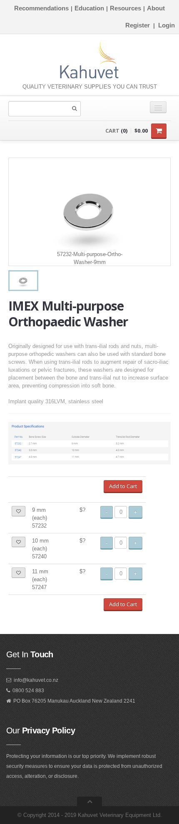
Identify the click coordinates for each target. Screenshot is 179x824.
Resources (125, 8)
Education (89, 8)
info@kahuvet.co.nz (36, 680)
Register (137, 25)
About (156, 8)
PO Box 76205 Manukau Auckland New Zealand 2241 (74, 701)
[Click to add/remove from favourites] (18, 511)
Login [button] (166, 25)
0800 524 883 (28, 690)
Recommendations (41, 8)
